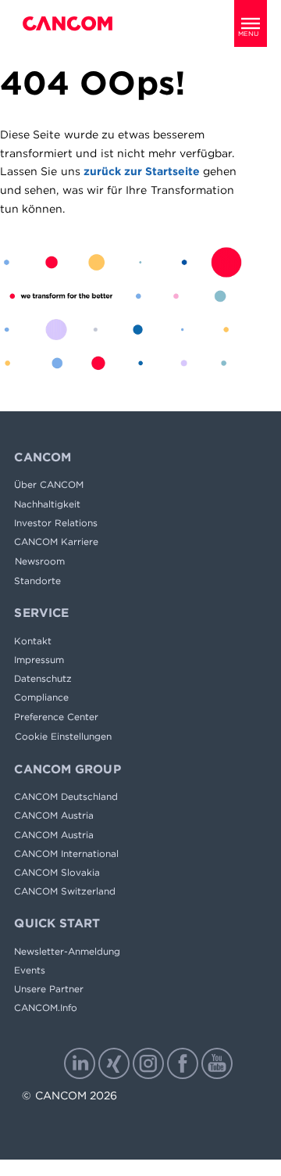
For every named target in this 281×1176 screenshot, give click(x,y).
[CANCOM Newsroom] (67, 23)
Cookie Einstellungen (63, 736)
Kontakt (33, 641)
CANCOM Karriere (56, 541)
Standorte (37, 580)
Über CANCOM (49, 484)
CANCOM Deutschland (66, 796)
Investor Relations (56, 523)
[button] (250, 23)
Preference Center (56, 716)
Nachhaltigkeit (47, 504)
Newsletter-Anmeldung (67, 951)
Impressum (39, 659)
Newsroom (40, 561)
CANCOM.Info (45, 1007)
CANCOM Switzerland (65, 891)
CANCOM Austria (54, 815)
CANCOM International (66, 853)
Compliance (41, 697)
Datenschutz (43, 678)
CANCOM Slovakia (57, 872)
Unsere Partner (49, 989)
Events (29, 970)
